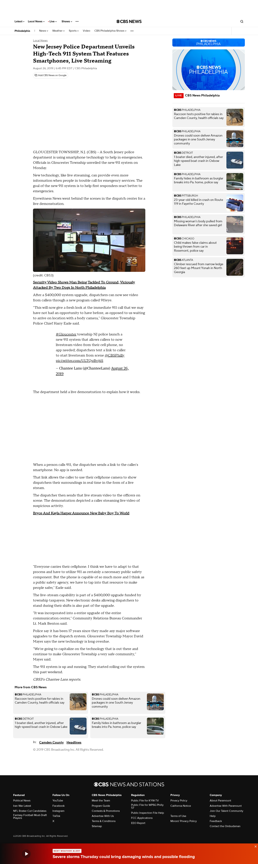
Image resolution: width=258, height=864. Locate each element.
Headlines (74, 742)
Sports (73, 31)
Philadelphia (22, 31)
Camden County (51, 742)
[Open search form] (241, 21)
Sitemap (97, 826)
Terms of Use (178, 816)
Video (86, 31)
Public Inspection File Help (147, 812)
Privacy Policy (178, 800)
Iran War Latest (22, 805)
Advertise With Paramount (226, 805)
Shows (66, 21)
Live (52, 21)
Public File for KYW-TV (145, 800)
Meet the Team (101, 800)
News (43, 31)
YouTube (57, 800)
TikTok (56, 816)
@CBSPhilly (114, 355)
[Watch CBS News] (26, 853)
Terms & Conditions (103, 821)
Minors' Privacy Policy (183, 821)
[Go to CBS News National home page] (129, 21)
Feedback (216, 821)
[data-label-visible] (254, 846)
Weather (57, 31)
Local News (35, 21)
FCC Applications (142, 818)
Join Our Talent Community (226, 811)
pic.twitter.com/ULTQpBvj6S (79, 360)
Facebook (58, 805)
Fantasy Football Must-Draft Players (30, 816)
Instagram (58, 811)
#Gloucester (66, 334)
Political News (21, 800)
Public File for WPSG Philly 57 (147, 806)
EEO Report (138, 823)
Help (213, 816)
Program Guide (101, 805)
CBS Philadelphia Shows (109, 31)
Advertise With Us (103, 816)
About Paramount (220, 800)
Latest (19, 21)
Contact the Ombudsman (225, 826)
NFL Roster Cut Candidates (29, 811)
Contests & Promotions (106, 811)
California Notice (180, 805)
